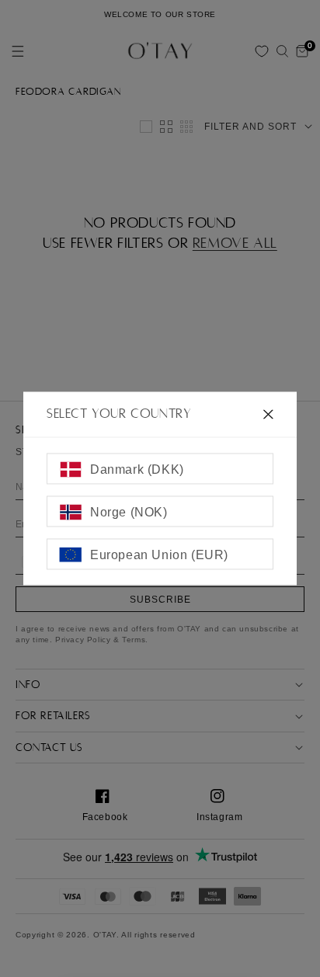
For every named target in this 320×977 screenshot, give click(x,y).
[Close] (268, 414)
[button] (282, 51)
